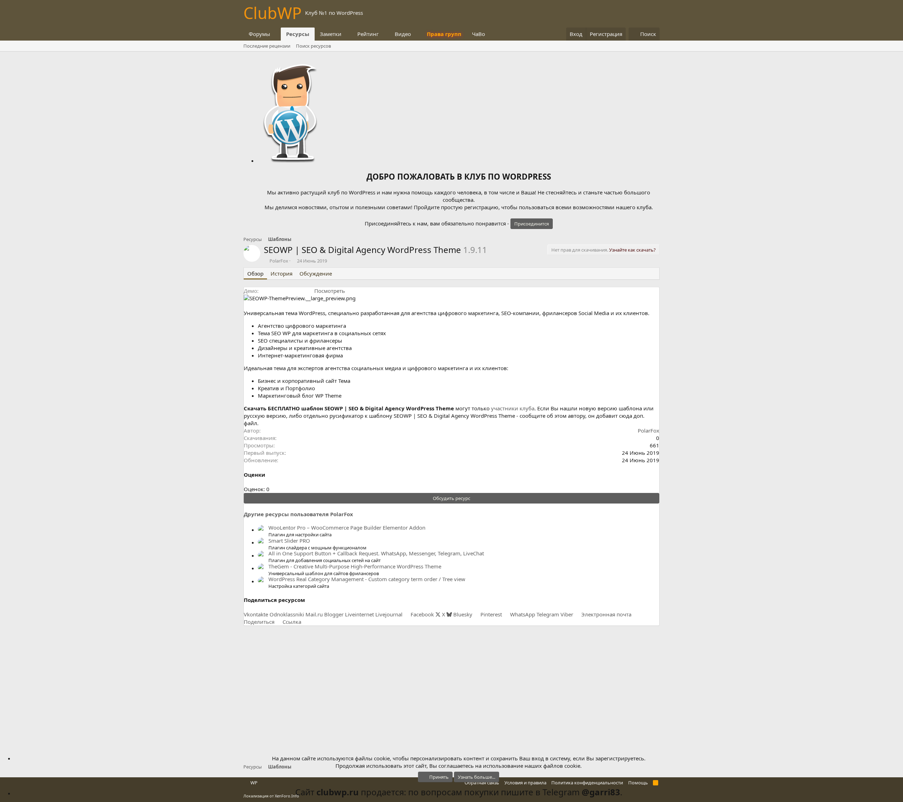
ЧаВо (478, 33)
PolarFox (278, 261)
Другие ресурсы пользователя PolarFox (298, 514)
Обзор (255, 273)
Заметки (330, 33)
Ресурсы (297, 33)
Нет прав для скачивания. (603, 250)
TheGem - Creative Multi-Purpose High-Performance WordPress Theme (354, 566)
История (281, 273)
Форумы (259, 33)
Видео (403, 33)
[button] (276, 34)
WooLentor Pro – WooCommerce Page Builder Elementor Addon (346, 527)
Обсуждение (315, 273)
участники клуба (512, 408)
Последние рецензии (266, 46)
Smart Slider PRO (289, 540)
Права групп (444, 33)
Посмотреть (329, 290)
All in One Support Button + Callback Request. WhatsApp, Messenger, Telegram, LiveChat (376, 553)
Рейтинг (368, 33)
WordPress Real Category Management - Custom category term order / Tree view (366, 579)
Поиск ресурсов (313, 46)
